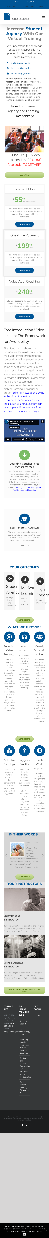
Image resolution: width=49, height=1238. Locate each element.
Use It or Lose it (23, 1022)
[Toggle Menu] (44, 16)
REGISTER (24, 545)
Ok (24, 1234)
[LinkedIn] (38, 1015)
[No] (46, 1230)
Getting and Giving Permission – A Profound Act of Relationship (24, 1067)
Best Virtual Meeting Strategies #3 (24, 1087)
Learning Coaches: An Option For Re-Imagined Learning (24, 1046)
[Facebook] (35, 1015)
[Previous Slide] (6, 854)
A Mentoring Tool (24, 1031)
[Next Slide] (42, 854)
